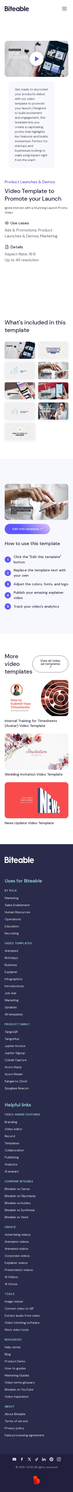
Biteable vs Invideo (18, 1203)
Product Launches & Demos (30, 181)
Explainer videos (16, 1263)
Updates (11, 1007)
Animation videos (17, 1242)
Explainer (11, 972)
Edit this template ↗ (27, 529)
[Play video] (37, 59)
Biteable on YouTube (19, 1389)
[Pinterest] (51, 1459)
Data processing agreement (24, 1435)
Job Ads (10, 993)
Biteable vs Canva (17, 1189)
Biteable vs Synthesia (20, 1210)
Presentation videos (19, 1270)
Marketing (11, 898)
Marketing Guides (17, 1375)
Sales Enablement (17, 905)
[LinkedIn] (44, 1459)
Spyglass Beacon (17, 1088)
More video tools (17, 1330)
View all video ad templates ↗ (50, 664)
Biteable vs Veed (16, 1217)
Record (10, 1136)
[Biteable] (17, 8)
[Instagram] (59, 1459)
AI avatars (12, 1171)
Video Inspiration (17, 1397)
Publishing (12, 1157)
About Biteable (15, 1414)
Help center (13, 1347)
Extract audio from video (22, 1316)
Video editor (13, 1129)
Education (12, 926)
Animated (11, 951)
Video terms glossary (20, 1382)
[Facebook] (22, 1459)
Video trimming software (22, 1323)
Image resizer (14, 1301)
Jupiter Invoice (15, 1046)
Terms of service (16, 1421)
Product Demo (15, 1361)
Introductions (14, 986)
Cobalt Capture (16, 1060)
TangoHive (12, 1039)
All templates (14, 1014)
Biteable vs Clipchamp (20, 1196)
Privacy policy (14, 1428)
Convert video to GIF (19, 1308)
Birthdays (11, 958)
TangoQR (11, 1032)
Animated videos (16, 1249)
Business (11, 965)
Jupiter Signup (15, 1053)
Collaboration (14, 1150)
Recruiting (12, 933)
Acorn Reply (13, 1067)
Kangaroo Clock (16, 1081)
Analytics (11, 1164)
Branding (11, 1122)
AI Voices (11, 1284)
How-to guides (15, 1368)
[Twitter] (29, 1459)
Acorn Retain (14, 1074)
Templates (12, 1143)
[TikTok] (37, 1459)
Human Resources (17, 912)
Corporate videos (17, 1256)
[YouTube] (14, 1459)
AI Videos (11, 1277)
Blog (8, 1354)
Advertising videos (18, 1235)
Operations (13, 919)
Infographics (13, 979)
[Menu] (64, 8)
